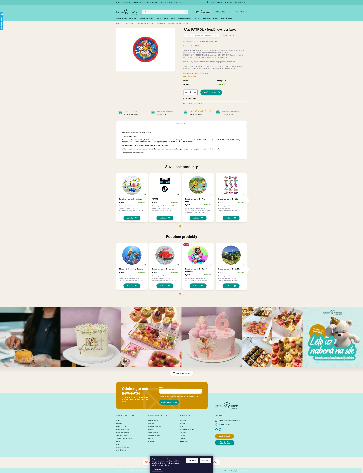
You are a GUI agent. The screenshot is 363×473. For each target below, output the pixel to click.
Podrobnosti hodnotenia (211, 35)
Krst (181, 426)
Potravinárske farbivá (154, 426)
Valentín (182, 438)
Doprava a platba (121, 426)
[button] (180, 226)
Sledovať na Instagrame (183, 373)
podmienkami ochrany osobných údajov (187, 396)
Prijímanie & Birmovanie (187, 429)
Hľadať (186, 12)
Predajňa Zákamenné (152, 2)
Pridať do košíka (209, 92)
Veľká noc (183, 432)
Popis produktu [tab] (180, 123)
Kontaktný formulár (224, 436)
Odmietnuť (192, 460)
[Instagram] (220, 429)
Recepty (118, 441)
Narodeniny (183, 420)
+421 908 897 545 (224, 424)
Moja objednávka (121, 450)
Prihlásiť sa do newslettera (169, 402)
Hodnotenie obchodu (122, 447)
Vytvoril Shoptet (227, 470)
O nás (118, 2)
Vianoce (182, 435)
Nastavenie (157, 470)
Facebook (178, 2)
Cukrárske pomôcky (154, 435)
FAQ (162, 2)
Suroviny (150, 429)
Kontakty (125, 2)
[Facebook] (216, 429)
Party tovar (151, 438)
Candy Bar (151, 423)
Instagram (170, 2)
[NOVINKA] (198, 255)
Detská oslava (184, 441)
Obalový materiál (153, 432)
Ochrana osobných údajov (124, 438)
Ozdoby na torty (153, 420)
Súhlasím (205, 460)
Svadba (182, 423)
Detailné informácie (189, 76)
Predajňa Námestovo (137, 2)
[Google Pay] (214, 462)
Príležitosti (151, 441)
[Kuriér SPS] (148, 462)
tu (168, 465)
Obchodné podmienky (122, 435)
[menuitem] (122, 18)
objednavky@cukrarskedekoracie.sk (229, 420)
